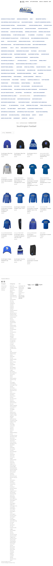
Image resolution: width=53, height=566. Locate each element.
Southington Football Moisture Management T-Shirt (45, 181)
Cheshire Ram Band (43, 28)
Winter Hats (4, 115)
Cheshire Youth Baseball (16, 31)
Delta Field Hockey (12, 41)
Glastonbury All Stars (6, 54)
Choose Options (45, 145)
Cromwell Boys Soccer (30, 31)
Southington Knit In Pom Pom (32, 154)
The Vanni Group (11, 108)
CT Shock (48, 35)
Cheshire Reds (4, 31)
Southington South (37, 99)
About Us (31, 118)
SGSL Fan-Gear (36, 83)
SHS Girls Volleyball (14, 115)
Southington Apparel (25, 95)
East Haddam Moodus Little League (22, 44)
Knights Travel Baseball (7, 67)
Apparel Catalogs (25, 115)
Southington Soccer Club (23, 99)
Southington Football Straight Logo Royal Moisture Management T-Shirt (32, 183)
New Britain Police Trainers (8, 73)
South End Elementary (39, 92)
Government (17, 118)
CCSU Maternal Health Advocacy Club (10, 22)
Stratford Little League (32, 105)
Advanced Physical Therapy (8, 19)
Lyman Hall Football (29, 67)
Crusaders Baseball (6, 35)
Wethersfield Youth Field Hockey (25, 111)
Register (46, 1)
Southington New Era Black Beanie (19, 154)
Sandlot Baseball (25, 83)
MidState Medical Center (7, 70)
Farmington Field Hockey (22, 51)
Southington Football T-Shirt (45, 235)
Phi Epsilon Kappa (5, 79)
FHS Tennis (33, 51)
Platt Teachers (45, 79)
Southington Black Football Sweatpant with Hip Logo (19, 236)
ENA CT (12, 47)
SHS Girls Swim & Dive (37, 86)
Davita (2, 41)
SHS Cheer (16, 86)
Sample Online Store (6, 118)
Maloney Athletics (41, 67)
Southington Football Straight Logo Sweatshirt (6, 210)
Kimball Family (42, 60)
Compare (7, 143)
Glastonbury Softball (33, 54)
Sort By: (3, 132)
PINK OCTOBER (15, 79)
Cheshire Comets (5, 28)
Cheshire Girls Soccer (17, 28)
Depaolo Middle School (24, 41)
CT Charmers (31, 35)
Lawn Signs (19, 67)
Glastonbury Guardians (20, 54)
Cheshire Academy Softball (8, 25)
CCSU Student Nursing (27, 22)
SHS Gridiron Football (6, 89)
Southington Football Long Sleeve (45, 209)
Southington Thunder (23, 102)
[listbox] (10, 133)
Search (27, 1)
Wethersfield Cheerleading (8, 111)
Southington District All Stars (8, 95)
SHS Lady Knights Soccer (7, 92)
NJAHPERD (40, 73)
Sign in (40, 1)
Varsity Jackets (21, 108)
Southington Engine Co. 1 (40, 95)
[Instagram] (23, 1)
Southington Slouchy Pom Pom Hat (19, 259)
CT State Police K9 (24, 38)
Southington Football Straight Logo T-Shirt (19, 207)
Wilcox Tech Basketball (42, 111)
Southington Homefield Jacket (31, 235)
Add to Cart (7, 145)
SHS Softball (19, 92)
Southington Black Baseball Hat (44, 155)
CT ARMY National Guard (19, 35)
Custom (34, 115)
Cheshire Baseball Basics (35, 25)
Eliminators (4, 47)
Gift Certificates (34, 1)
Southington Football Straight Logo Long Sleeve (32, 210)
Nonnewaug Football (6, 76)
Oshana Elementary (28, 76)
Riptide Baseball (15, 83)
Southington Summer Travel (8, 102)
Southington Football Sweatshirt (6, 235)
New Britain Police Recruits (44, 70)
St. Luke (22, 105)
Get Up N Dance (42, 51)
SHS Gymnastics (43, 89)
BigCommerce (8, 561)
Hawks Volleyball (34, 57)
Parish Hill (38, 76)
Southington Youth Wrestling (39, 102)
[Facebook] (21, 1)
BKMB (31, 19)
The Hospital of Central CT (7, 60)
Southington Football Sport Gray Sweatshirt (6, 180)
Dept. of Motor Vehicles (38, 41)
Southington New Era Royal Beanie (6, 154)
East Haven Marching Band (39, 44)
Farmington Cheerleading (7, 51)
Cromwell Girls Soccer (44, 31)
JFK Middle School (22, 60)
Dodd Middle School (6, 44)
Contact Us (24, 118)
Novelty (41, 115)
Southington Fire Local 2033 (8, 99)
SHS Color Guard (25, 86)
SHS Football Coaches (6, 86)
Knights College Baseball (7, 63)
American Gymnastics (22, 19)
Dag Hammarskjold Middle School (39, 38)
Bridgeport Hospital (41, 19)
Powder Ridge (4, 83)
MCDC (49, 67)
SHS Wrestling (27, 92)
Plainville (23, 79)
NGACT (34, 73)
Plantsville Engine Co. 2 (34, 79)
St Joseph (3, 105)
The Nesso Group (21, 70)
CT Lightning (40, 35)
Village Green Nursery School (35, 108)
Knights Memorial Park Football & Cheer (26, 63)
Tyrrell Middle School (45, 105)
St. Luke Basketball (13, 105)
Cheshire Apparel (21, 25)
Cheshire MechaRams (30, 28)
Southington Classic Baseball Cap (6, 259)
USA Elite (3, 108)
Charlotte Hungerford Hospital (43, 22)
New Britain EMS (31, 70)
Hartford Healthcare (6, 57)
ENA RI (17, 47)
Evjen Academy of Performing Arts (29, 47)
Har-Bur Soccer (45, 54)
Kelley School (33, 60)
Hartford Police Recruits (21, 57)
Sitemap (3, 290)
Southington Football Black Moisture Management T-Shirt (19, 181)
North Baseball (17, 76)
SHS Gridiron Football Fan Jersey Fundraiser (25, 89)
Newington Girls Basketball (24, 73)
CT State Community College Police (9, 38)
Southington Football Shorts (32, 261)
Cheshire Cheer (48, 25)
